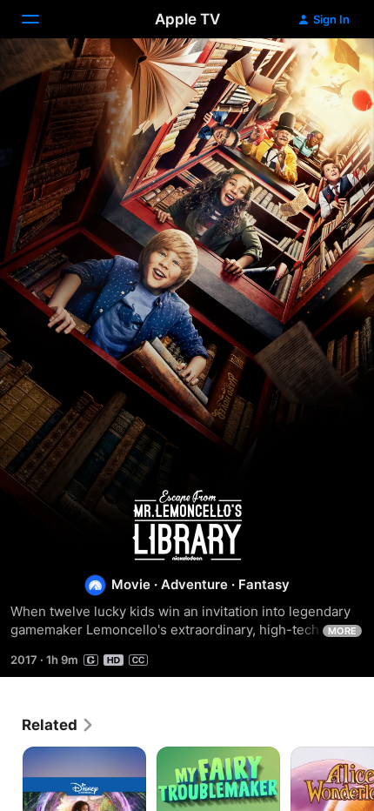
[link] (58, 724)
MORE (342, 631)
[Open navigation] (41, 19)
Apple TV (187, 19)
